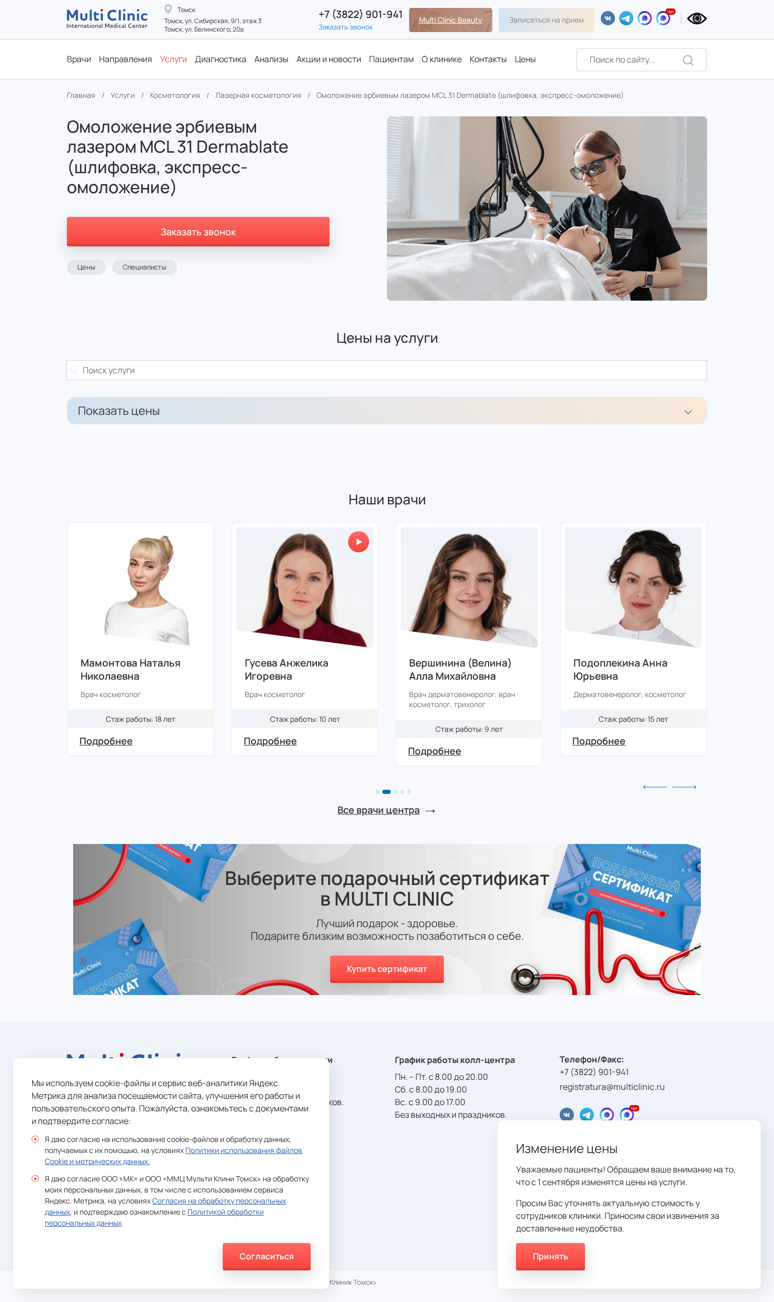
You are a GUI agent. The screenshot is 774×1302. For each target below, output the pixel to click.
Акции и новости (328, 59)
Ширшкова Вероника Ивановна (624, 670)
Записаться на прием (546, 20)
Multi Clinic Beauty (450, 20)
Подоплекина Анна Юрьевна (456, 670)
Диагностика (220, 59)
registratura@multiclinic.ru (612, 1086)
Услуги (173, 59)
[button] (377, 792)
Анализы (271, 59)
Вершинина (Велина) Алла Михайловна (296, 670)
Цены (525, 59)
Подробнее (106, 740)
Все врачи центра (379, 809)
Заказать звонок (346, 27)
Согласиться (267, 1256)
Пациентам (391, 59)
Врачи (79, 59)
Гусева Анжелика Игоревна (122, 670)
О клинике (442, 59)
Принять (550, 1256)
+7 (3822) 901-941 (361, 14)
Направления (125, 59)
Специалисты (144, 267)
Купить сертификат (387, 969)
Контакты (488, 59)
